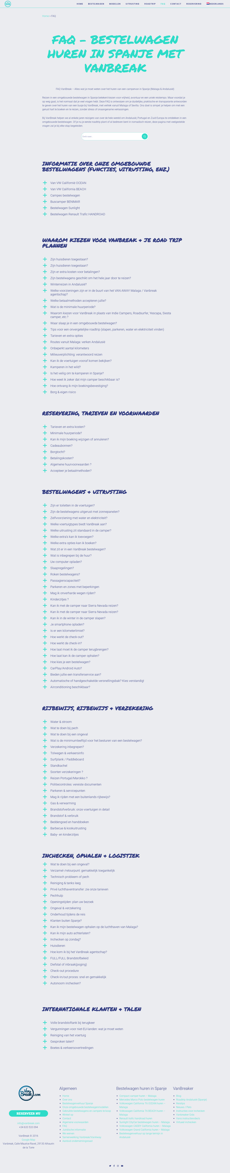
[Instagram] (118, 1166)
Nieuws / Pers (183, 1107)
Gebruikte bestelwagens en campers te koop (86, 1110)
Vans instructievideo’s (188, 1118)
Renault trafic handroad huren (135, 1118)
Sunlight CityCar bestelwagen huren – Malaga (144, 1122)
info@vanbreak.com (28, 1123)
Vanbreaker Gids (185, 1114)
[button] (115, 183)
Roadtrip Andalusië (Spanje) (191, 1099)
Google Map (28, 1139)
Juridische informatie (74, 1129)
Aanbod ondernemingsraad (77, 1140)
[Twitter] (110, 1166)
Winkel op (67, 1114)
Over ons (67, 1099)
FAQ (64, 1125)
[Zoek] (145, 136)
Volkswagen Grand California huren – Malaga (144, 1129)
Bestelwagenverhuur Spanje (77, 1103)
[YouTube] (122, 1166)
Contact (66, 1118)
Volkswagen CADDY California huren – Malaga (145, 1125)
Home (45, 16)
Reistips (180, 1103)
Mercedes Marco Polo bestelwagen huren (142, 1099)
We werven (68, 1133)
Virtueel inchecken (186, 1122)
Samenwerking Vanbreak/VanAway (81, 1137)
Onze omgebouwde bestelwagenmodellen (85, 1107)
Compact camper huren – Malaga (137, 1095)
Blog (178, 1095)
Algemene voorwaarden (75, 1122)
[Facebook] (114, 1166)
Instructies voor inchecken (190, 1110)
